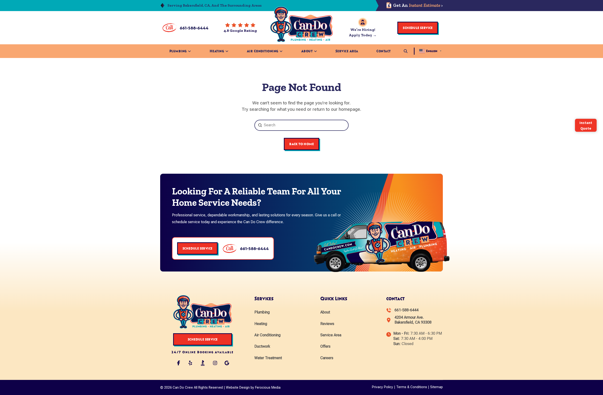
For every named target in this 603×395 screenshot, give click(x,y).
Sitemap (436, 387)
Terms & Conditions (411, 387)
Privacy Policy (382, 387)
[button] (406, 51)
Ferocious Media (268, 388)
